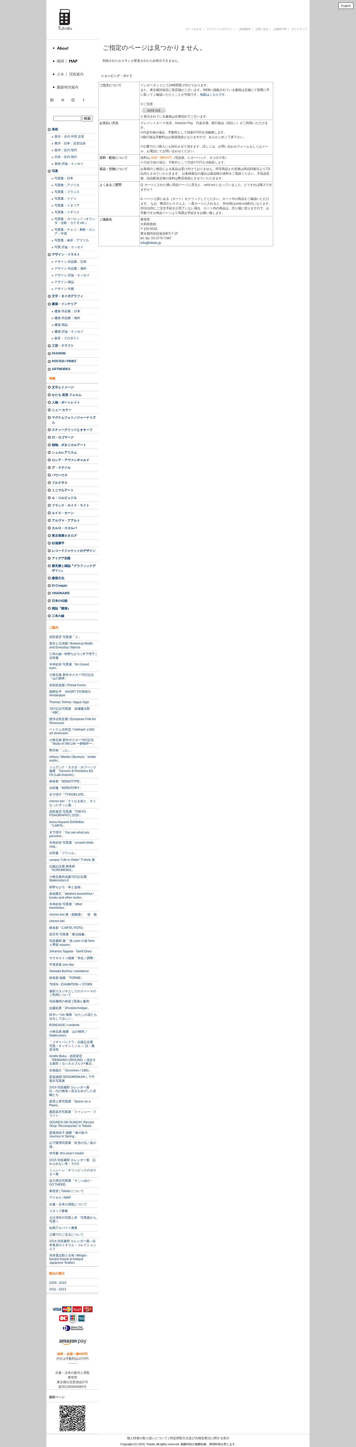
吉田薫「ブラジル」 (63, 853)
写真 (55, 171)
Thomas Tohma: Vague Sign (69, 702)
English (346, 5)
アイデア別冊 (61, 558)
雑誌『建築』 (61, 608)
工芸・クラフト (63, 345)
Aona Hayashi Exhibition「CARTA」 (66, 823)
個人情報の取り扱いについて (147, 1438)
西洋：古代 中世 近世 (69, 136)
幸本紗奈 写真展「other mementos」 (65, 906)
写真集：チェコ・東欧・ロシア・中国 (74, 231)
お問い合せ (261, 29)
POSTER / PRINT (64, 361)
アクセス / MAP (60, 1197)
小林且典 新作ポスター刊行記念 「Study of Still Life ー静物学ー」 (72, 741)
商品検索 (73, 113)
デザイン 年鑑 (64, 289)
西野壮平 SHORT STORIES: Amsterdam (70, 693)
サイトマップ (299, 29)
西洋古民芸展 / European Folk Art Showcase (72, 721)
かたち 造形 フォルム (67, 395)
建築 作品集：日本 (67, 311)
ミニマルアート (63, 490)
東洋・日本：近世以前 (70, 143)
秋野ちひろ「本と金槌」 (66, 887)
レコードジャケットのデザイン (74, 551)
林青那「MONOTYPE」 (66, 781)
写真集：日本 (63, 178)
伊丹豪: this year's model (66, 1153)
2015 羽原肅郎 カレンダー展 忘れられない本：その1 (72, 1162)
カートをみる (193, 29)
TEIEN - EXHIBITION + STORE (71, 984)
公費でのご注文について (66, 1234)
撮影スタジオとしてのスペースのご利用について (72, 993)
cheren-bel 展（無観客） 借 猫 (73, 914)
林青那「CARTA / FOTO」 (67, 928)
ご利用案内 (243, 29)
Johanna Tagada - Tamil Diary (70, 951)
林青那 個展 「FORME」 (66, 978)
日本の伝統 (59, 601)
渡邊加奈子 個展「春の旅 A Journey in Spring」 (68, 1134)
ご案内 (53, 627)
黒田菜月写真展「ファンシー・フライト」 (72, 1113)
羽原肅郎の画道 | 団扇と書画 (69, 1001)
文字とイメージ (63, 387)
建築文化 (58, 578)
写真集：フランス (66, 192)
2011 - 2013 (57, 1289)
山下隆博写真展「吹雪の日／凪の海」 (72, 1144)
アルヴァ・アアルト (66, 520)
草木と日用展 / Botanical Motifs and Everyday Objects (71, 645)
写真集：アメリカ (66, 185)
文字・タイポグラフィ (67, 296)
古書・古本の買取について (68, 1204)
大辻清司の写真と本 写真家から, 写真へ (73, 1219)
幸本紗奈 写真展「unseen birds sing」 (71, 844)
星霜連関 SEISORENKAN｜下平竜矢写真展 (72, 1078)
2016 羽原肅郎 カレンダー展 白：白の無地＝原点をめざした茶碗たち (72, 1091)
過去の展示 (57, 1273)
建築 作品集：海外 (67, 318)
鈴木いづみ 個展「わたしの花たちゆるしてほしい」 (73, 1016)
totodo (49, 2)
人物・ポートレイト (66, 402)
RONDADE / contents (64, 1025)
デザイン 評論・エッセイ (72, 275)
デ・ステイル (61, 467)
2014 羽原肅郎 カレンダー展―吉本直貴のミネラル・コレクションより (72, 1244)
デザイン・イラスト (66, 254)
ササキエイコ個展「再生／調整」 (72, 958)
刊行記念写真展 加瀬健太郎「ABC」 (69, 710)
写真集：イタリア (66, 205)
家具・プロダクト (66, 338)
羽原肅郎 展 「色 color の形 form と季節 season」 (72, 942)
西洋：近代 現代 (65, 150)
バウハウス (59, 475)
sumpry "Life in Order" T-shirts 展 (72, 860)
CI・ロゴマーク (63, 437)
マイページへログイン (219, 29)
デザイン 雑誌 (64, 282)
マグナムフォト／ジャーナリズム (74, 420)
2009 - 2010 (57, 1283)
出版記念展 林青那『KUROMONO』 (62, 868)
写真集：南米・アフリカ (71, 240)
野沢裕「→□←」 (61, 750)
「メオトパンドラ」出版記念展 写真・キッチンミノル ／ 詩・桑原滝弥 (72, 1045)
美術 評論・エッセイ (68, 163)
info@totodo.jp (150, 243)
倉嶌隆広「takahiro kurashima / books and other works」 (71, 895)
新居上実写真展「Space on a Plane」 (69, 1103)
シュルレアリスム (64, 452)
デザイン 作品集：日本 (70, 261)
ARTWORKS (61, 369)
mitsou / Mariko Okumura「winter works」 (72, 758)
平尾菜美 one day (61, 964)
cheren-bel (57, 921)
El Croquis (59, 585)
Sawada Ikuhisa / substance (69, 971)
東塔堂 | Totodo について (66, 1191)
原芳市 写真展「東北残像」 (68, 934)
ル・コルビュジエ (64, 498)
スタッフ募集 (58, 1211)
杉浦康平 (58, 543)
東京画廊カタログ (64, 535)
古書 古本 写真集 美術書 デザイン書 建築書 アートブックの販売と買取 (184, 11)
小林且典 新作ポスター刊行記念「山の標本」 (71, 676)
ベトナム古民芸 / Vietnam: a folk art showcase (71, 731)
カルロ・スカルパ (64, 528)
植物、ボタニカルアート (69, 445)
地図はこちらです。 (214, 94)
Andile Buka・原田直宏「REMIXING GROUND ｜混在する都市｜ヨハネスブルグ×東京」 (72, 1059)
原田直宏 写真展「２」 (65, 637)
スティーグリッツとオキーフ (72, 430)
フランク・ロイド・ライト (70, 505)
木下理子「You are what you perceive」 (69, 834)
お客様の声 (279, 29)
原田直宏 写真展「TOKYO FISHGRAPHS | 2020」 (67, 813)
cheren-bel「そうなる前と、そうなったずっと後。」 (72, 803)
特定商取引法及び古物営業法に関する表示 (199, 1438)
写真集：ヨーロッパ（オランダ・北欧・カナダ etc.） (74, 221)
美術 (55, 129)
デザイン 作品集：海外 (70, 268)
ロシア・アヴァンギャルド (70, 460)
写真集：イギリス (66, 212)
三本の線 (58, 616)
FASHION (59, 353)
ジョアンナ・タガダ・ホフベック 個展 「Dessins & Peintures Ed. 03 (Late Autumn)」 (72, 771)
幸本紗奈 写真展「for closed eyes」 (69, 666)
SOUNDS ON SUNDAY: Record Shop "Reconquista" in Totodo (71, 1124)
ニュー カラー (61, 410)
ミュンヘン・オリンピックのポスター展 (72, 1172)
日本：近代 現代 (65, 157)
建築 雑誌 (61, 325)
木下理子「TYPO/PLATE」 (68, 794)
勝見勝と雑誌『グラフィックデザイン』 (74, 568)
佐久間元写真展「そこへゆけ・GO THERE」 (71, 1182)
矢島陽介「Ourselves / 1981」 (70, 1070)
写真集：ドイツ (65, 198)
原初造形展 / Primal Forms (67, 685)
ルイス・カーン (63, 513)
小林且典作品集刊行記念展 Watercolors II (68, 878)
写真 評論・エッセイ (68, 247)
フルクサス (59, 483)
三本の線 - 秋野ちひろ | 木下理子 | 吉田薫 (72, 655)
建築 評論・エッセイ (68, 331)
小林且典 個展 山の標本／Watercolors (68, 1033)
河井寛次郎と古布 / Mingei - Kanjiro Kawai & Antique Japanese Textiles (68, 1259)
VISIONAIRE (61, 593)
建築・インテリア (64, 304)
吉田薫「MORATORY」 (66, 788)
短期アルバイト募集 (63, 1228)
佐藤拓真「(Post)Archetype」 (70, 1008)
